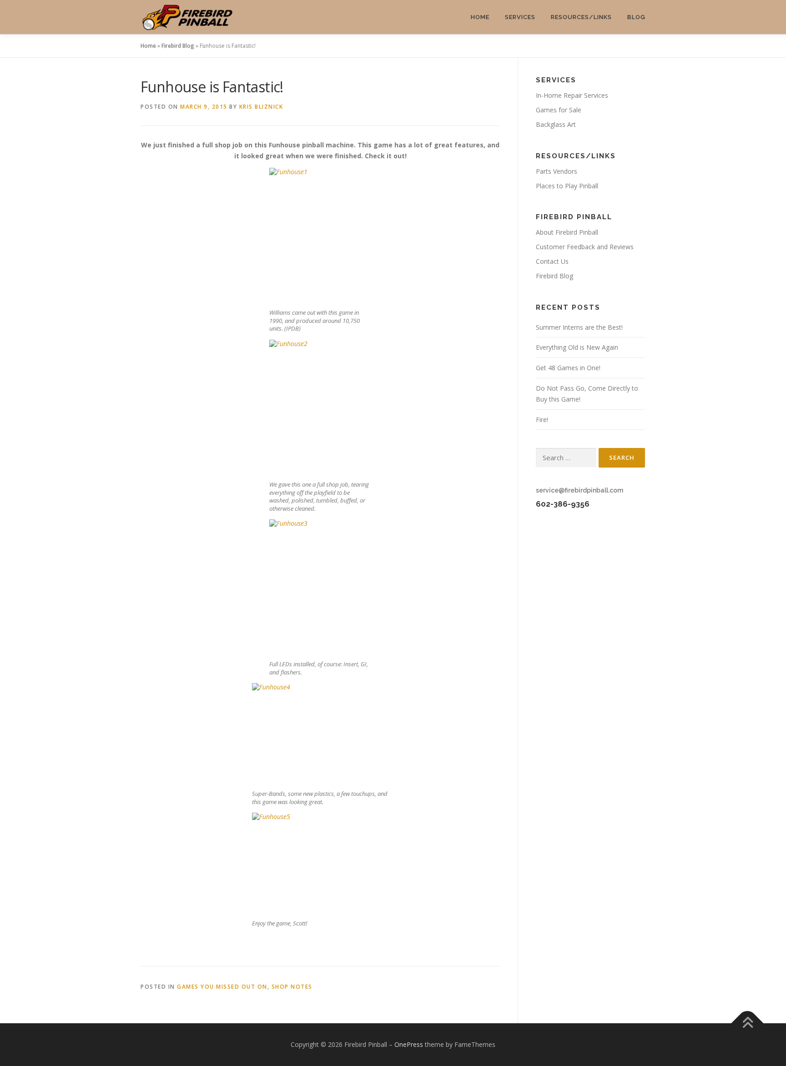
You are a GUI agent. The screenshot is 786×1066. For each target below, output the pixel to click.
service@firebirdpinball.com (579, 490)
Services (520, 17)
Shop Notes (292, 987)
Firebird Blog (177, 46)
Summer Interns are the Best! (579, 327)
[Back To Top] (747, 1023)
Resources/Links (581, 17)
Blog (636, 17)
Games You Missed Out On (222, 987)
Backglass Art (556, 124)
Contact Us (552, 261)
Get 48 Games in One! (568, 367)
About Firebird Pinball (567, 232)
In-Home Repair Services (572, 95)
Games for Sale (558, 110)
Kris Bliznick (261, 107)
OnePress (408, 1044)
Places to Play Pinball (567, 185)
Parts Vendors (556, 171)
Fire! (542, 419)
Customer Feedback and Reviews (585, 246)
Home (480, 17)
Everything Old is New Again (577, 347)
